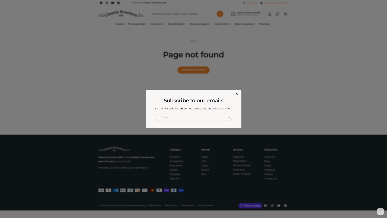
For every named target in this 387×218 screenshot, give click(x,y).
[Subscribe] (229, 117)
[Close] (237, 94)
